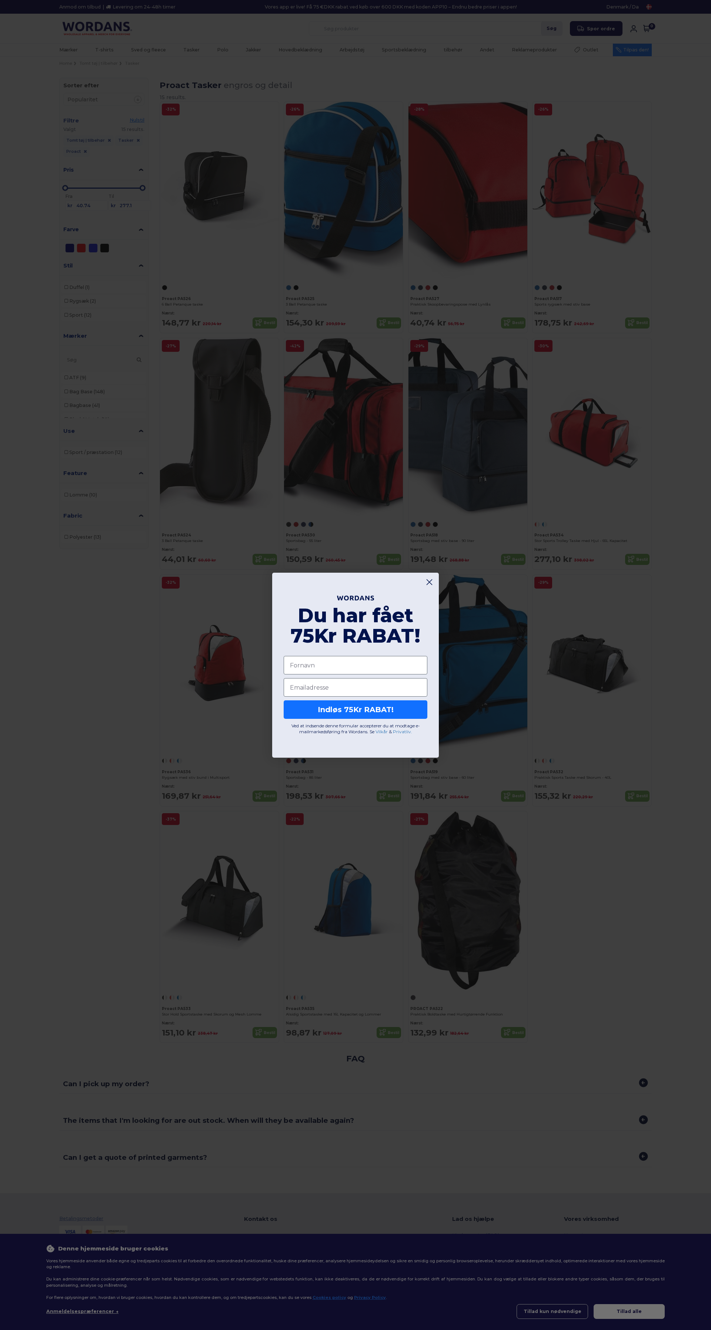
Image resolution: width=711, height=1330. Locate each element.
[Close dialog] (429, 582)
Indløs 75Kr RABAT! (356, 709)
